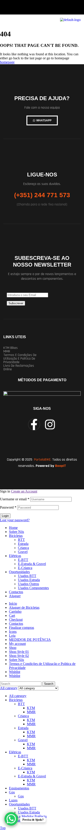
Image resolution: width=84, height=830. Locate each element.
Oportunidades (19, 572)
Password (8, 507)
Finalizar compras (21, 627)
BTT (21, 540)
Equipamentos (19, 788)
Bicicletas (16, 536)
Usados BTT (27, 576)
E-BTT (23, 560)
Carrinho (15, 611)
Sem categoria (19, 820)
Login (5, 515)
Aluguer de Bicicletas (24, 607)
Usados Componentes (33, 588)
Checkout (16, 619)
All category (17, 696)
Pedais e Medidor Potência (28, 816)
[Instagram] (50, 424)
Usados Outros (28, 584)
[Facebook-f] (34, 424)
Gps (12, 792)
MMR (6, 351)
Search (48, 683)
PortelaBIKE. (42, 459)
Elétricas (15, 556)
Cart (12, 615)
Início (13, 603)
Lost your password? (15, 520)
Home (13, 528)
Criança (23, 548)
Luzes (13, 800)
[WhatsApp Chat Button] (11, 819)
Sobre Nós (16, 532)
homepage (7, 62)
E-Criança (25, 568)
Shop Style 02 (19, 656)
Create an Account (24, 491)
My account (17, 644)
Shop (12, 648)
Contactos (16, 592)
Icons (13, 631)
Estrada (23, 544)
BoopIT (60, 466)
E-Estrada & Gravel (32, 564)
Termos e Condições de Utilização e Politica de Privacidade (20, 358)
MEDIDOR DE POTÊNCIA (30, 640)
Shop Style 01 (19, 652)
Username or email (14, 499)
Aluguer (15, 596)
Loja (12, 636)
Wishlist (14, 672)
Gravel (23, 552)
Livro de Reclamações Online (18, 367)
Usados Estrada (29, 580)
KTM (31, 708)
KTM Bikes (10, 348)
